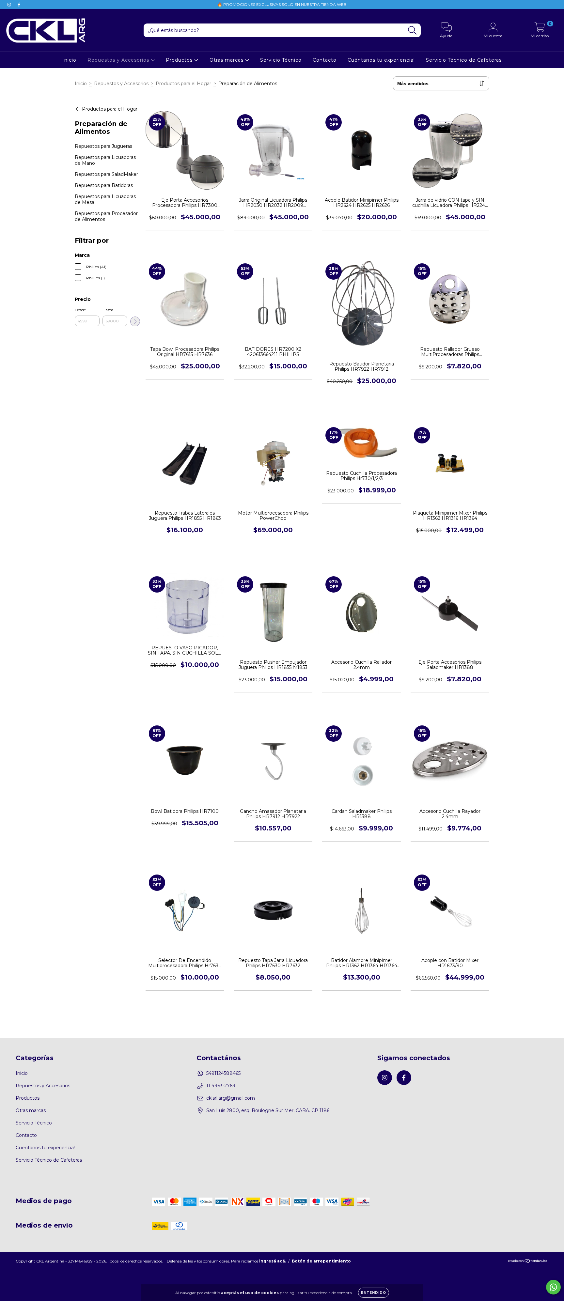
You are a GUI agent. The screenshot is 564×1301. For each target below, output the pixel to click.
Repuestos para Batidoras (104, 185)
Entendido (373, 1293)
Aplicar (135, 321)
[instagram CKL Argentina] (10, 5)
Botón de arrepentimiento (321, 1261)
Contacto (325, 60)
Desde (80, 309)
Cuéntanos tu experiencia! (381, 60)
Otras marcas (227, 60)
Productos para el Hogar (183, 83)
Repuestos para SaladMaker (106, 174)
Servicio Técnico (281, 60)
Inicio (69, 60)
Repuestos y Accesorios (119, 60)
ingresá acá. (272, 1261)
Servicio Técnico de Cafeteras (464, 60)
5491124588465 (223, 1073)
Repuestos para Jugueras (103, 146)
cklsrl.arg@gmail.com (230, 1098)
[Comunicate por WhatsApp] (553, 1287)
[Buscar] (412, 30)
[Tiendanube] (528, 1261)
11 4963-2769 (220, 1086)
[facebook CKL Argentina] (19, 5)
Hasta (107, 309)
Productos (180, 60)
